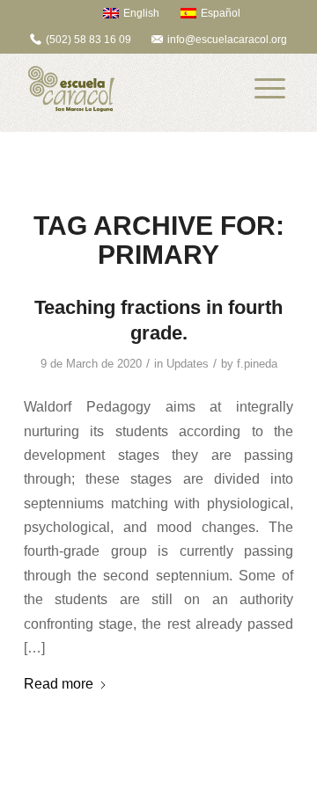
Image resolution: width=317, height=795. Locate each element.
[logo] (132, 89)
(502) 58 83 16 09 (88, 39)
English (141, 13)
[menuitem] (123, 13)
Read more (58, 683)
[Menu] (270, 89)
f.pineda (257, 363)
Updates (187, 363)
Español (220, 13)
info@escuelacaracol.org (227, 39)
